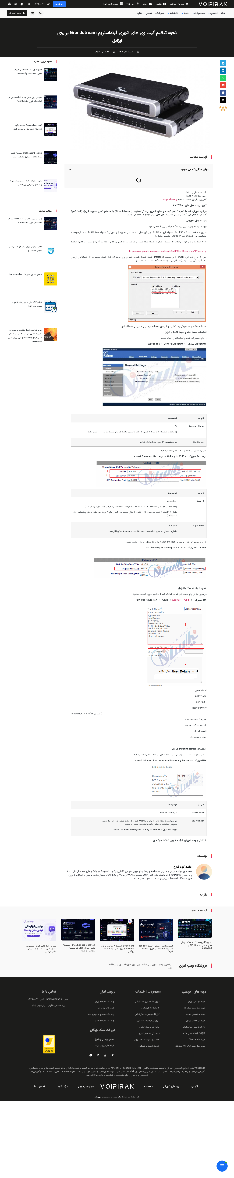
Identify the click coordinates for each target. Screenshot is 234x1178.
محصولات (199, 13)
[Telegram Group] (112, 1042)
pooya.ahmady (169, 187)
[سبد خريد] (32, 13)
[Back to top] (223, 131)
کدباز (186, 13)
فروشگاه (159, 13)
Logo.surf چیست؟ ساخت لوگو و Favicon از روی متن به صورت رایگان (117, 936)
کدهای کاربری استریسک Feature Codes (25, 183)
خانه (223, 13)
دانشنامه (174, 13)
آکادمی (214, 13)
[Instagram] (105, 1042)
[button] (41, 13)
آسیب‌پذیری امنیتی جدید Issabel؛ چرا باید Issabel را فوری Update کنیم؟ (156, 936)
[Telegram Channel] (90, 1042)
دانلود (139, 13)
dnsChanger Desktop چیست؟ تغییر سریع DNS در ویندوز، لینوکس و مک (79, 935)
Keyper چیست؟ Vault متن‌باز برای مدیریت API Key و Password (196, 932)
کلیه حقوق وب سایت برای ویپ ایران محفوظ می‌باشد (117, 1084)
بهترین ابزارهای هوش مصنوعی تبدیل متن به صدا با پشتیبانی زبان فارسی (40, 936)
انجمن (149, 13)
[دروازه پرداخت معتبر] (49, 1040)
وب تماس (59, 4)
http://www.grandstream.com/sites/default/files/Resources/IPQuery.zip (167, 239)
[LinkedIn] (98, 1042)
